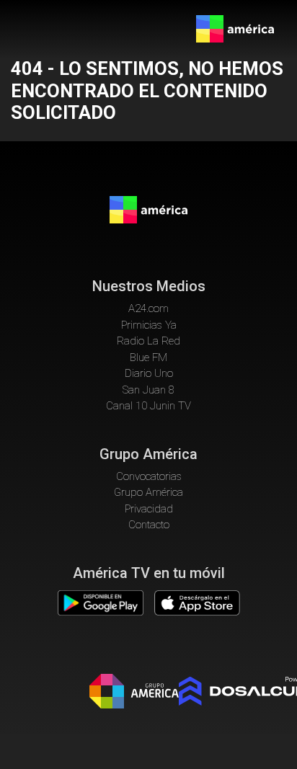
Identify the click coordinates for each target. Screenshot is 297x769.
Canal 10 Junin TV (148, 405)
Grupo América (148, 492)
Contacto (148, 524)
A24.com (148, 308)
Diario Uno (149, 373)
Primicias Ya (149, 325)
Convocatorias (149, 476)
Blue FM (148, 357)
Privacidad (149, 508)
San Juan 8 (148, 389)
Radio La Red (148, 340)
